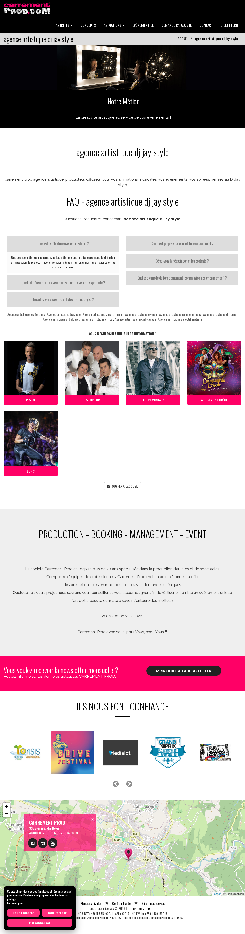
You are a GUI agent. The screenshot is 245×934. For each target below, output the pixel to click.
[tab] (63, 243)
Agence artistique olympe (141, 314)
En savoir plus (15, 903)
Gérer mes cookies (153, 903)
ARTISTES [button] (63, 25)
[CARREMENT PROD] (28, 7)
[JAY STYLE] (122, 66)
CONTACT (206, 25)
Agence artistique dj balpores (61, 319)
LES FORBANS (91, 399)
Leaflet (217, 893)
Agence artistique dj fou (97, 319)
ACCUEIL (183, 38)
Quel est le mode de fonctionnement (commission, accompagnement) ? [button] (182, 278)
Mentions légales (91, 903)
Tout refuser (57, 912)
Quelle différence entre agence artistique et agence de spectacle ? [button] (63, 282)
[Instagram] (42, 843)
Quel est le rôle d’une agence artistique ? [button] (63, 243)
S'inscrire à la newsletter (184, 670)
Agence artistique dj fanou (219, 314)
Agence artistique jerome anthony (180, 314)
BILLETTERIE (230, 25)
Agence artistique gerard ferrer (103, 314)
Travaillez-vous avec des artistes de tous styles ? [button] (63, 299)
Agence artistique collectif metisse (180, 319)
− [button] (6, 814)
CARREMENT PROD (142, 908)
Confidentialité (121, 903)
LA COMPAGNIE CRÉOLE (214, 399)
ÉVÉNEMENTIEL (143, 25)
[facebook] (32, 843)
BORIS (31, 471)
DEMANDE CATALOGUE (176, 25)
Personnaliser (39, 922)
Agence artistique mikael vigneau (135, 319)
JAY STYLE (30, 399)
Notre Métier (123, 101)
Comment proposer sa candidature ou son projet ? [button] (182, 243)
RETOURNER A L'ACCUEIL (122, 486)
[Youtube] (52, 843)
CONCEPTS (88, 25)
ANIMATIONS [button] (113, 25)
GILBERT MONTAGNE (153, 399)
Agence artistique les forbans (26, 314)
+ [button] (6, 806)
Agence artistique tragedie (64, 314)
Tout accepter (23, 912)
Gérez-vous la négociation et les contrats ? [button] (182, 261)
